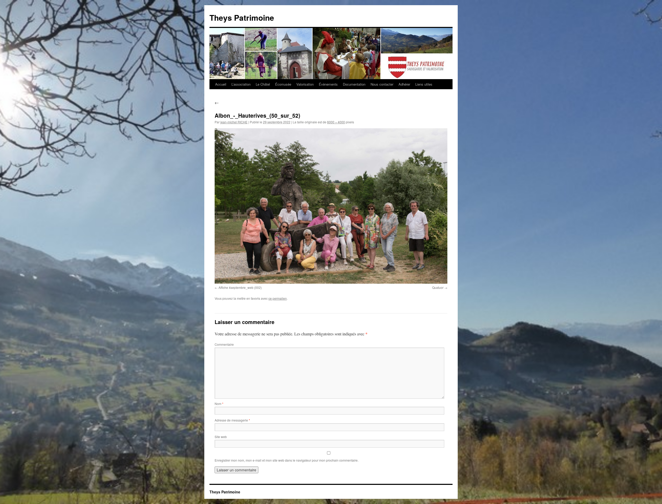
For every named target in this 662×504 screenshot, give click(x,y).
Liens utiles (423, 84)
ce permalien (277, 298)
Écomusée (283, 84)
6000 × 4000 (336, 122)
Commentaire (224, 344)
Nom (219, 403)
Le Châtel (263, 84)
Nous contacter (382, 84)
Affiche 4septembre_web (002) (240, 287)
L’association (241, 84)
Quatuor (437, 287)
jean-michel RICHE (233, 122)
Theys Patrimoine (241, 17)
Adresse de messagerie (232, 420)
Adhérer (404, 84)
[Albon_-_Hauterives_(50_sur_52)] (331, 205)
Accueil (220, 84)
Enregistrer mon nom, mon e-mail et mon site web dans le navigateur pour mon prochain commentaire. (286, 460)
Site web (221, 436)
